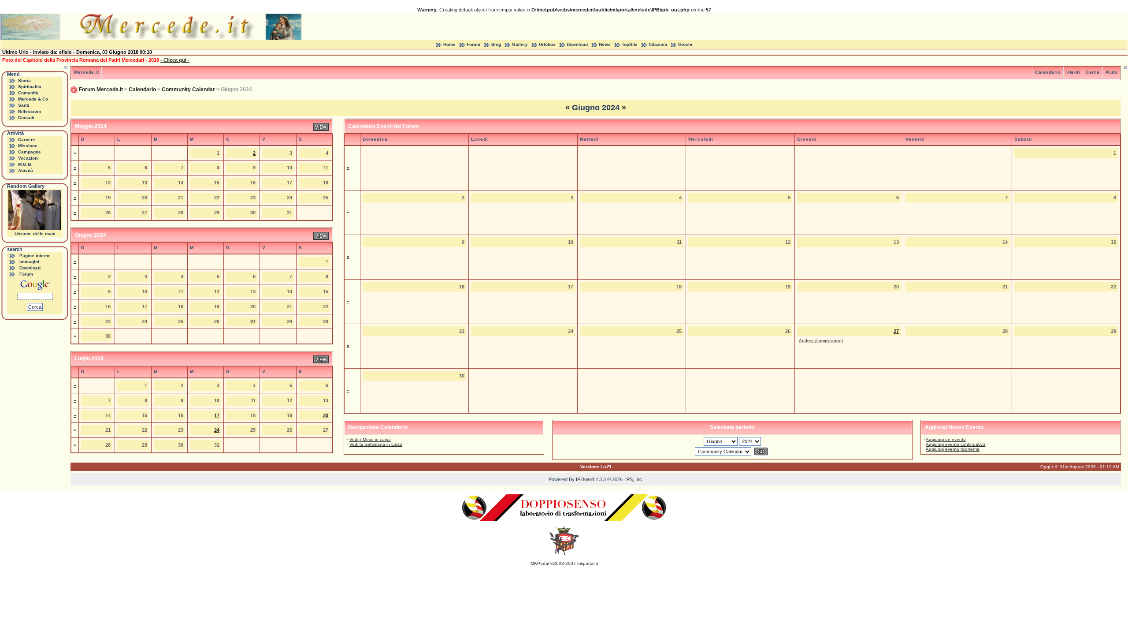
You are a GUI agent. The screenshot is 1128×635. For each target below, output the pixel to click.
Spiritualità (29, 86)
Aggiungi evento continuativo (955, 444)
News (605, 44)
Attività (25, 170)
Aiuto (1112, 72)
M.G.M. (25, 164)
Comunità (28, 92)
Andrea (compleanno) (821, 340)
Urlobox (547, 44)
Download (577, 44)
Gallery (520, 44)
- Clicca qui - (174, 60)
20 (325, 415)
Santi (23, 105)
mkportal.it (587, 563)
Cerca (1093, 72)
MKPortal (540, 563)
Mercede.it (86, 72)
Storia (24, 80)
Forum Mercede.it (101, 89)
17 (216, 415)
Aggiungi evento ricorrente (953, 449)
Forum (473, 44)
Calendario (1048, 72)
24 (216, 430)
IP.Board (585, 479)
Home (449, 44)
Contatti (26, 117)
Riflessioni (29, 111)
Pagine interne (35, 255)
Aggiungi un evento (946, 439)
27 (253, 321)
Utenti (1073, 72)
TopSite (630, 44)
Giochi (685, 44)
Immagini (29, 261)
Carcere (26, 139)
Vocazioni (28, 158)
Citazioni (658, 44)
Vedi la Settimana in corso (375, 444)
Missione (27, 145)
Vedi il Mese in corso (370, 439)
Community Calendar (188, 89)
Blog (496, 44)
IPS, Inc (633, 479)
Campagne (29, 151)
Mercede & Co (33, 99)
